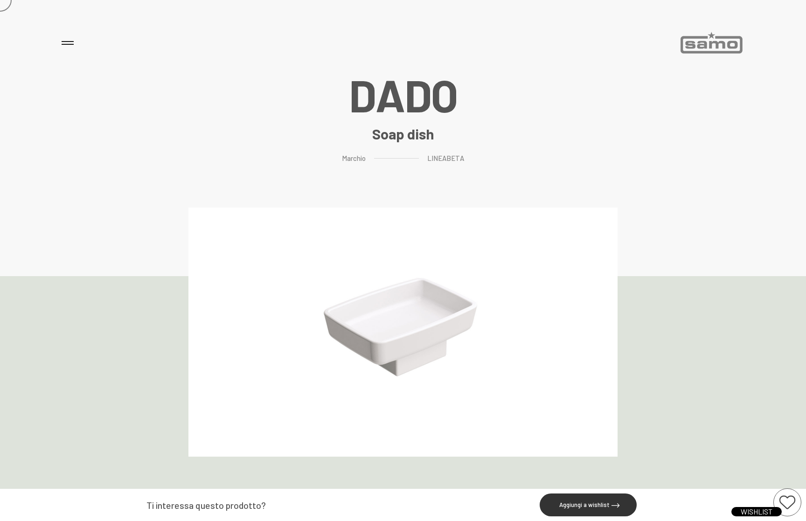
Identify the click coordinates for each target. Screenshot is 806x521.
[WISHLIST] (787, 502)
